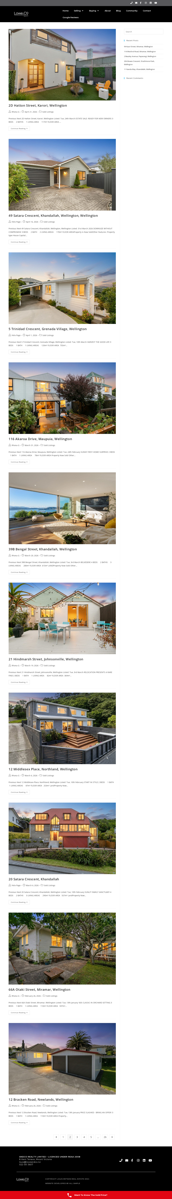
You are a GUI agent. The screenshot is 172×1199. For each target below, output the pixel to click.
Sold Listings (48, 112)
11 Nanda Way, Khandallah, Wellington (139, 69)
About (108, 11)
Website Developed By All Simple (62, 1183)
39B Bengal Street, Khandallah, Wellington (43, 549)
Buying (92, 11)
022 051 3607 (26, 1164)
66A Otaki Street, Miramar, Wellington (39, 989)
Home (66, 11)
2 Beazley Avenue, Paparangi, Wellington (140, 56)
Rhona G (15, 112)
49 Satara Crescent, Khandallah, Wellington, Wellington (53, 215)
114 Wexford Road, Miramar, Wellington (140, 51)
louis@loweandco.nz (30, 1162)
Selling (77, 11)
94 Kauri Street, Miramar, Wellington (138, 46)
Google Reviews (71, 17)
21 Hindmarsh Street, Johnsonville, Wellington (46, 659)
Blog (118, 11)
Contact (147, 11)
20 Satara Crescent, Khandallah (34, 879)
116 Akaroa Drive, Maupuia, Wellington (40, 439)
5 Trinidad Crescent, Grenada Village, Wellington (48, 329)
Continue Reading (20, 127)
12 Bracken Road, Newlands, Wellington (41, 1099)
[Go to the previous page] (56, 1137)
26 (105, 1137)
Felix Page (16, 222)
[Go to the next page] (112, 1137)
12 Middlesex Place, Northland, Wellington (43, 769)
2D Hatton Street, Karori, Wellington (38, 105)
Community (131, 11)
